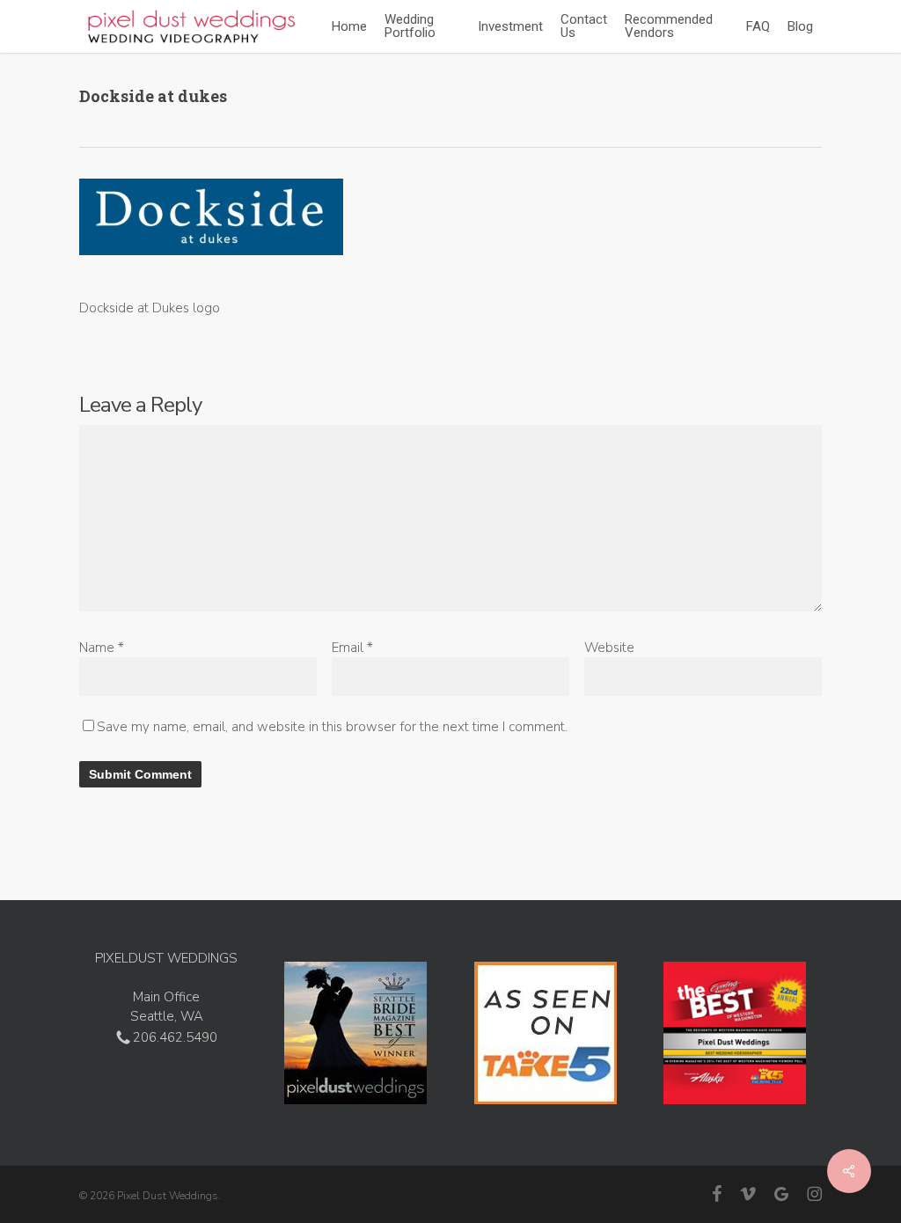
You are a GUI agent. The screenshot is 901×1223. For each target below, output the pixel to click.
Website (609, 647)
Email (352, 647)
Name (101, 647)
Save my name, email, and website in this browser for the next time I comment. (332, 727)
